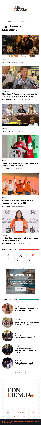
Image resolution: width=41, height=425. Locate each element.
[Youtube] (14, 417)
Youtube (18, 417)
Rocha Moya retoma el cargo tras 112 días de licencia (25, 337)
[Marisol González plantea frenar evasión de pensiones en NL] (20, 221)
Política (5, 59)
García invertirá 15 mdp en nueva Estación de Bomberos (27, 323)
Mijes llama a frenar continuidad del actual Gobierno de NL (26, 309)
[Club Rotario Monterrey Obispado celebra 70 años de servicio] (7, 349)
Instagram (21, 413)
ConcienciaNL (7, 421)
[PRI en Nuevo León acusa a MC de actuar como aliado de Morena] (20, 146)
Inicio (3, 21)
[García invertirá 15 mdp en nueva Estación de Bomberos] (7, 322)
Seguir (20, 254)
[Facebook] (3, 412)
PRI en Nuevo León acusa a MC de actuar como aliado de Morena (20, 164)
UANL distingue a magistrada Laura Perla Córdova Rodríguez (26, 364)
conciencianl (6, 62)
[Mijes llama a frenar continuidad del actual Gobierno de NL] (7, 308)
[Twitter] (3, 417)
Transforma (7, 422)
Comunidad (6, 91)
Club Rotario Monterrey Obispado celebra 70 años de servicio (25, 350)
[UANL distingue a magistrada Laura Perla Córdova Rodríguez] (7, 363)
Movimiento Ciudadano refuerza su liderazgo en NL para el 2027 (18, 201)
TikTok (32, 413)
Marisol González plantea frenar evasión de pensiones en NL (20, 239)
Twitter (9, 417)
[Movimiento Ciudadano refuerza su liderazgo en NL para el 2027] (20, 184)
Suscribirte (33, 254)
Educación (18, 360)
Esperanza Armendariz (9, 99)
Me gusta (8, 254)
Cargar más (20, 372)
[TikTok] (27, 412)
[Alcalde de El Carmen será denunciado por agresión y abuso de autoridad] (20, 77)
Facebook (9, 413)
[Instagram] (15, 412)
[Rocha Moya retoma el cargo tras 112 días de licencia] (7, 335)
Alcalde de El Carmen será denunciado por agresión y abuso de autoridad (19, 95)
